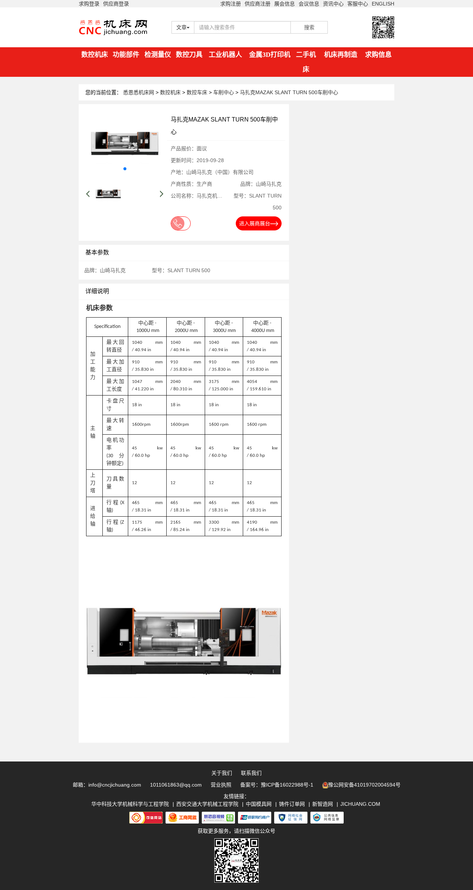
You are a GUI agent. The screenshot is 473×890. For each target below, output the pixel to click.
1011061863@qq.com (176, 785)
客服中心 (357, 4)
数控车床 (198, 92)
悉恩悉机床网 (139, 92)
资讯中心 (333, 4)
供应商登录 (116, 4)
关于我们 (221, 773)
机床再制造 (340, 54)
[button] (124, 168)
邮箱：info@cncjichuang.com (107, 785)
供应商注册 (257, 4)
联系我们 (251, 773)
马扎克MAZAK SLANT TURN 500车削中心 (289, 92)
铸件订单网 (292, 804)
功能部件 (126, 54)
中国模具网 (259, 804)
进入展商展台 (254, 223)
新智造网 (322, 804)
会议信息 (309, 4)
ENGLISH (383, 4)
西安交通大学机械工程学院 (207, 804)
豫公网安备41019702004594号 (364, 785)
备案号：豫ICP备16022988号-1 (276, 785)
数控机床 (94, 54)
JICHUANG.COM (360, 804)
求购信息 (378, 54)
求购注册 (230, 4)
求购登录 (89, 4)
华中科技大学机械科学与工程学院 (130, 804)
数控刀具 (189, 54)
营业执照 (221, 785)
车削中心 (224, 92)
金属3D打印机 (269, 54)
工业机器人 (225, 54)
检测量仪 (157, 54)
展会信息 (284, 4)
